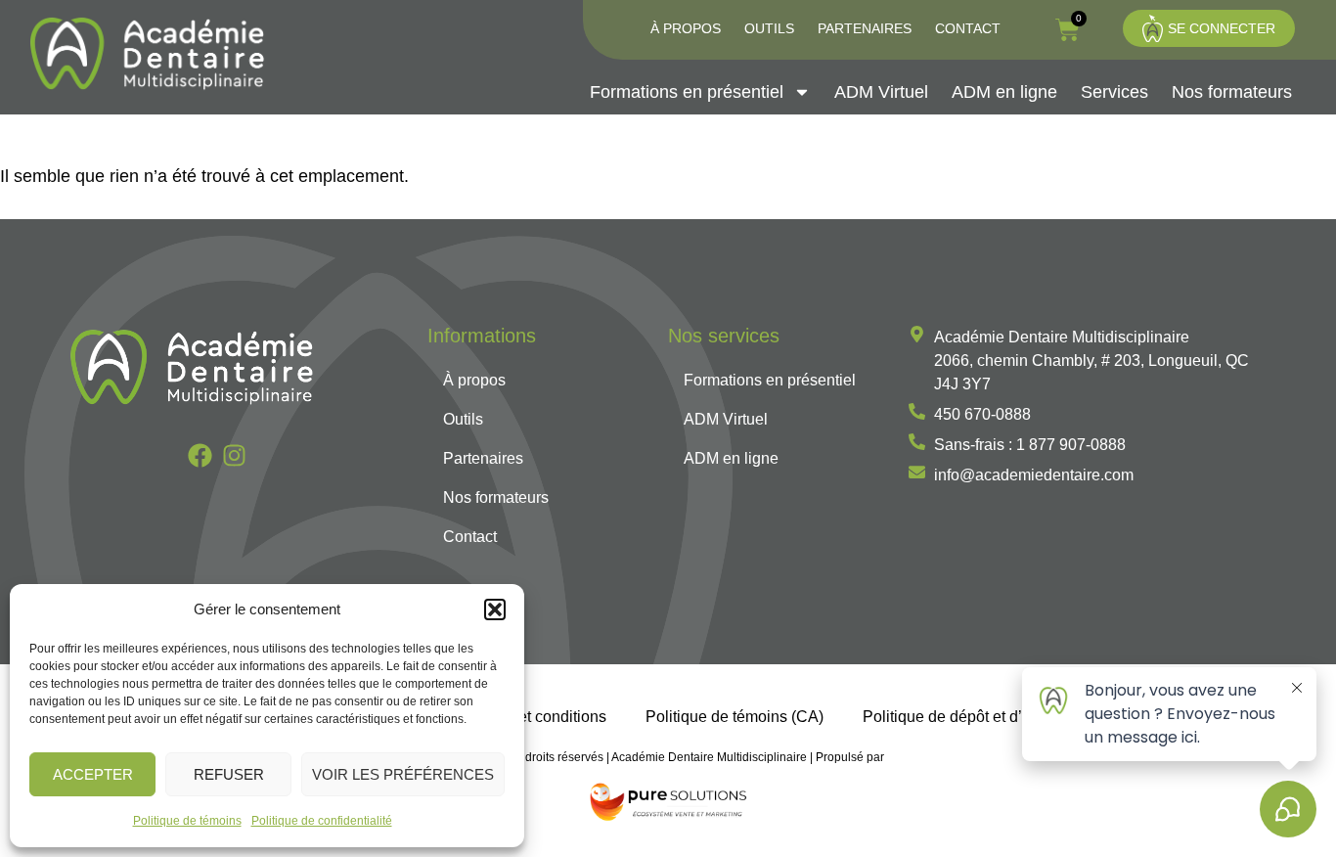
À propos (685, 28)
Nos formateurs (1232, 92)
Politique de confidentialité (321, 821)
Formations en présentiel (686, 92)
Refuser (229, 774)
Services (1114, 92)
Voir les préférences (403, 774)
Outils (769, 28)
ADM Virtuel (881, 92)
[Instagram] (234, 455)
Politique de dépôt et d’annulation (979, 716)
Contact (968, 28)
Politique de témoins (187, 821)
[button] (495, 609)
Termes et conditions (535, 716)
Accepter (93, 774)
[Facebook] (200, 455)
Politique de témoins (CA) (735, 716)
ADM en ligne (1004, 92)
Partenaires (865, 28)
